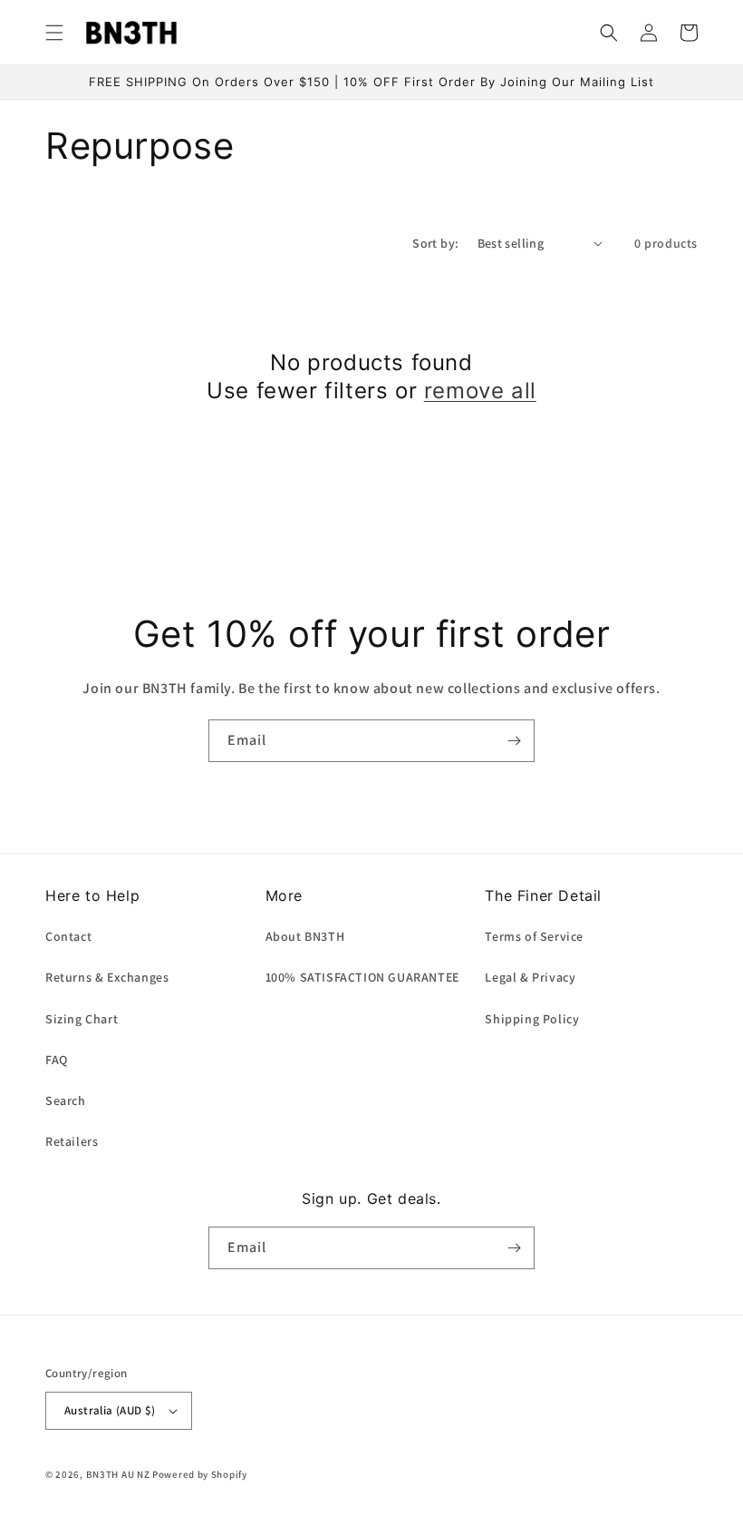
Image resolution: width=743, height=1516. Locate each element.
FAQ (56, 1059)
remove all (480, 390)
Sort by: (435, 243)
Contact (68, 936)
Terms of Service (534, 936)
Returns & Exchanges (107, 977)
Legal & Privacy (530, 977)
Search (65, 1100)
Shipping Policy (532, 1019)
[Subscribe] (514, 740)
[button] (54, 33)
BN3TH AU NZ (118, 1474)
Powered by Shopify (199, 1474)
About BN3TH (305, 936)
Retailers (71, 1141)
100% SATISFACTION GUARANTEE (362, 977)
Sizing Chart (81, 1019)
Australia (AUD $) (110, 1410)
